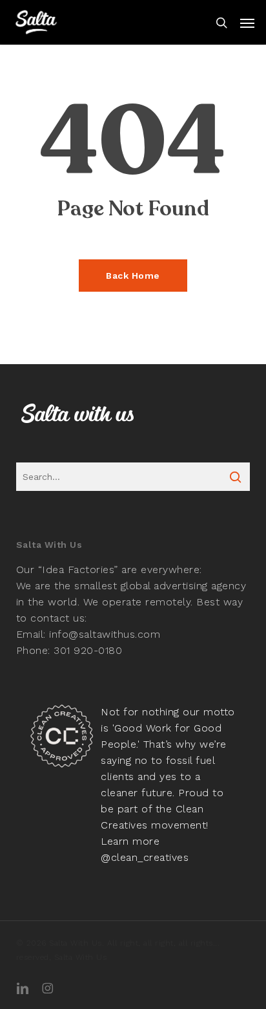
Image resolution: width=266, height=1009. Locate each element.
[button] (247, 22)
